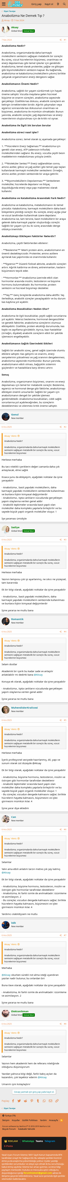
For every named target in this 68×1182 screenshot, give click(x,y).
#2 (65, 426)
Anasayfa (53, 1120)
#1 (65, 39)
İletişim (5, 1120)
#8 (65, 1023)
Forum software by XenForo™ (26, 1126)
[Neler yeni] (58, 4)
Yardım (43, 1120)
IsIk (13, 922)
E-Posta (8, 1146)
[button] (4, 4)
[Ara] (64, 4)
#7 (65, 935)
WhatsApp (28, 1141)
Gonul (15, 414)
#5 (65, 720)
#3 (65, 539)
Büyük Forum (9, 1128)
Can (13, 816)
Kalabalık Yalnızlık (26, 1128)
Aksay (7, 20)
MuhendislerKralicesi (24, 707)
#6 (65, 829)
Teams (39, 1141)
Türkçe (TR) (10, 1115)
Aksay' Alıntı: (10, 435)
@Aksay (38, 674)
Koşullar (16, 1120)
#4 (65, 631)
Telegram (50, 1141)
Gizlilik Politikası (29, 1120)
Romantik (17, 619)
